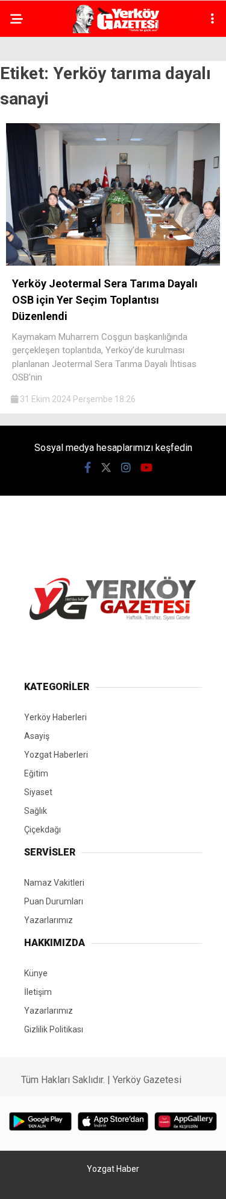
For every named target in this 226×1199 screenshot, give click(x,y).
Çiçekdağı (42, 829)
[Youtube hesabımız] (146, 467)
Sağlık (35, 811)
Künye (36, 973)
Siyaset (38, 792)
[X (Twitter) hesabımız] (106, 467)
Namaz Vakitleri (54, 882)
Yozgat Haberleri (56, 754)
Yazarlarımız (48, 920)
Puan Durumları (53, 901)
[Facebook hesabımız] (87, 467)
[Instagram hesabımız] (126, 467)
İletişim (38, 992)
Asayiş (36, 736)
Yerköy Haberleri (55, 717)
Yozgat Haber (113, 1169)
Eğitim (36, 773)
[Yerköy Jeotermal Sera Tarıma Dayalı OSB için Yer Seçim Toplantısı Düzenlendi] (113, 262)
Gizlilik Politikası (53, 1029)
